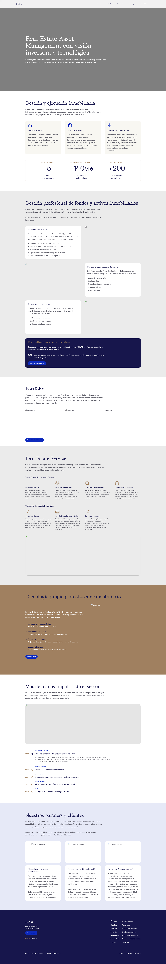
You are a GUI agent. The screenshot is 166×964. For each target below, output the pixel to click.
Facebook (137, 953)
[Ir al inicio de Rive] (19, 4)
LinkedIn (120, 953)
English (34, 938)
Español (27, 938)
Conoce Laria (31, 656)
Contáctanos (31, 933)
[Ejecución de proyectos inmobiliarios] (43, 852)
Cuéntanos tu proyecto (37, 363)
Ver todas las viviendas (34, 440)
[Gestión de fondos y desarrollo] (123, 852)
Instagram (129, 953)
